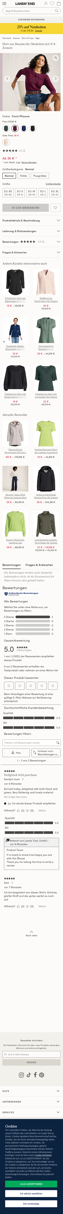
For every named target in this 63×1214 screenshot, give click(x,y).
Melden (42, 810)
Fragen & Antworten (14, 252)
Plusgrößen (40, 176)
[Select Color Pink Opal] (6, 142)
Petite (23, 176)
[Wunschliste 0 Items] (52, 3)
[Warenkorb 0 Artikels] (59, 3)
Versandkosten (29, 162)
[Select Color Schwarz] (32, 128)
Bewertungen (11, 565)
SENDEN (32, 1062)
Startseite (6, 38)
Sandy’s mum (12, 779)
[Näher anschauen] (55, 58)
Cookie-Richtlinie (43, 1155)
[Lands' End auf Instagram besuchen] (21, 1075)
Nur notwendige (31, 1203)
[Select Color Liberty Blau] (23, 128)
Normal (9, 176)
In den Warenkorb (25, 208)
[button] (8, 685)
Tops (37, 38)
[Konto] (46, 4)
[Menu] (4, 4)
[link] (24, 649)
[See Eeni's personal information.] (12, 882)
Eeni (6, 882)
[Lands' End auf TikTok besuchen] (28, 1075)
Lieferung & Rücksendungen (19, 231)
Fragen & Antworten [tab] (39, 565)
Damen (16, 38)
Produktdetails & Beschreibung (21, 220)
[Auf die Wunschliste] (55, 208)
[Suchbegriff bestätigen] (57, 10)
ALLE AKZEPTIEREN (31, 1184)
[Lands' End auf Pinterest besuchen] (40, 1075)
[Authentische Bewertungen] (21, 594)
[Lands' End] (25, 3)
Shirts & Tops (27, 38)
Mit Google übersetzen (15, 797)
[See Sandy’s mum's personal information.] (22, 779)
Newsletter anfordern (31, 1040)
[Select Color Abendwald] (6, 128)
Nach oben (31, 935)
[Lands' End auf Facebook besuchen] (34, 1075)
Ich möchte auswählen (31, 1193)
